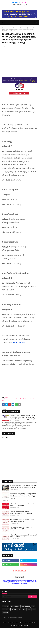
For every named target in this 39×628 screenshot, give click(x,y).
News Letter (11, 623)
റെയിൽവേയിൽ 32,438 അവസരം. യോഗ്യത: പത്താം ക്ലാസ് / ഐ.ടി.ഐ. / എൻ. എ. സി (23, 486)
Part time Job (6, 609)
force (34, 609)
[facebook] (10, 560)
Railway (14, 609)
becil (6, 397)
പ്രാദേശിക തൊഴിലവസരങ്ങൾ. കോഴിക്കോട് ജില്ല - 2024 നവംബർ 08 (23, 536)
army (29, 609)
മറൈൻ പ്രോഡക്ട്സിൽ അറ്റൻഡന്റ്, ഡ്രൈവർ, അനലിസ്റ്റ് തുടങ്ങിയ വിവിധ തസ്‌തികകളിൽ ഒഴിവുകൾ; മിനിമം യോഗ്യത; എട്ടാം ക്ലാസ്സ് (23, 417)
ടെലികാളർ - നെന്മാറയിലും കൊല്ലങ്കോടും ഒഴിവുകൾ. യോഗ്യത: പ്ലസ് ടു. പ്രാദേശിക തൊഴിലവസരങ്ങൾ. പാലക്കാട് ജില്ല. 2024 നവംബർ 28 (23, 495)
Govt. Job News (26, 606)
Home (3, 28)
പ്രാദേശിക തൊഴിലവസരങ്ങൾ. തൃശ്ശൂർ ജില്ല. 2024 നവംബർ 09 (22, 520)
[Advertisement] (19, 62)
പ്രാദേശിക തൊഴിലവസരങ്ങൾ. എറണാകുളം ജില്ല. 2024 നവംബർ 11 (21, 512)
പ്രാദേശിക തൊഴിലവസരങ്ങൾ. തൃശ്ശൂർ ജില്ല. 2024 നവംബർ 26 (22, 504)
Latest (7, 28)
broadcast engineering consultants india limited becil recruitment (18, 399)
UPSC (24, 609)
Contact (34, 623)
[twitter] (28, 560)
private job (5, 612)
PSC (33, 606)
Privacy (22, 623)
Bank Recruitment (15, 606)
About (16, 623)
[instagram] (28, 564)
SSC (19, 609)
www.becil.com (19, 343)
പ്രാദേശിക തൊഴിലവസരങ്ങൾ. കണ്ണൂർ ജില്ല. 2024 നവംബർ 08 (22, 528)
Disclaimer (28, 623)
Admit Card (5, 606)
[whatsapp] (10, 564)
